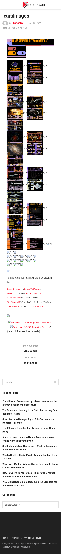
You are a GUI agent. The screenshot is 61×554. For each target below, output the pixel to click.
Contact (15, 537)
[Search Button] (55, 382)
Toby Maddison (13, 306)
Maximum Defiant (33, 293)
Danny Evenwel (13, 289)
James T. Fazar (13, 293)
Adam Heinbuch (14, 298)
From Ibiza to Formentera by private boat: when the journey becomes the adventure (29, 403)
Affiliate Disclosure (32, 537)
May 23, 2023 (35, 22)
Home (5, 537)
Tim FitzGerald (13, 302)
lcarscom (17, 22)
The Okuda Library (35, 306)
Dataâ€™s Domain (32, 289)
